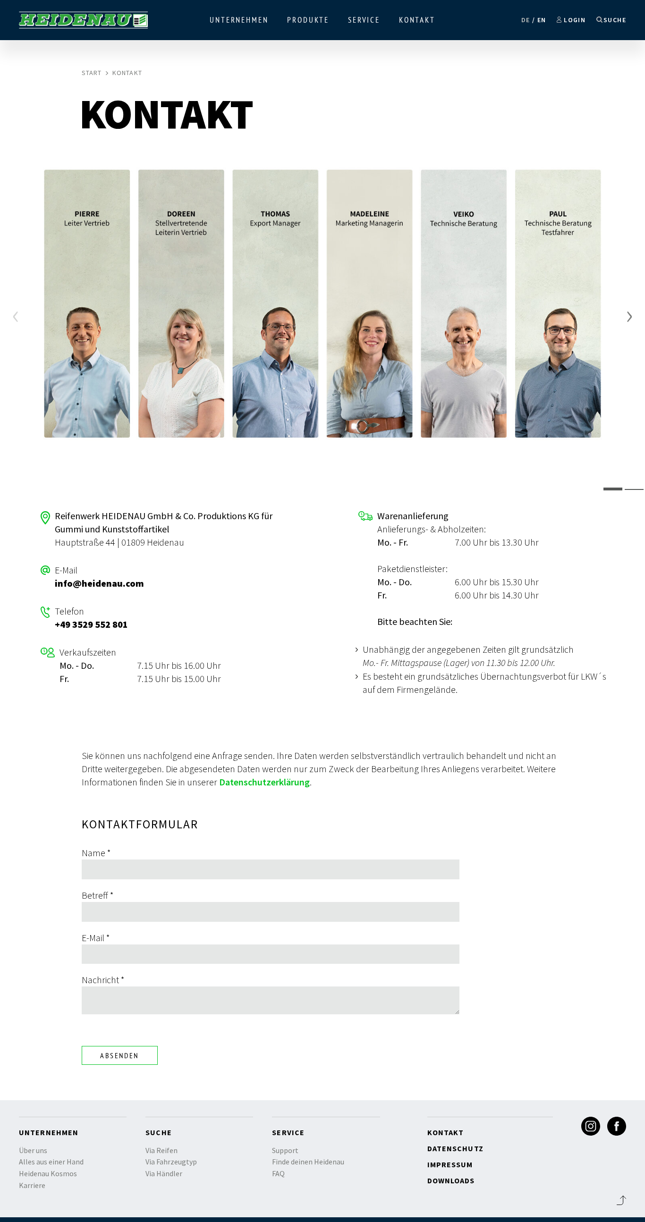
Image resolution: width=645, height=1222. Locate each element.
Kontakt (417, 20)
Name (96, 853)
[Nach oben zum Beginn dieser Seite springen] (621, 1200)
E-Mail (96, 938)
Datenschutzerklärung (264, 782)
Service (364, 20)
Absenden (119, 1055)
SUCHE (614, 20)
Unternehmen (239, 20)
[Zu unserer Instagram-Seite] (590, 1126)
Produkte (308, 20)
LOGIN (575, 20)
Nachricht (103, 980)
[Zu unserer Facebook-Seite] (616, 1126)
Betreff (98, 895)
